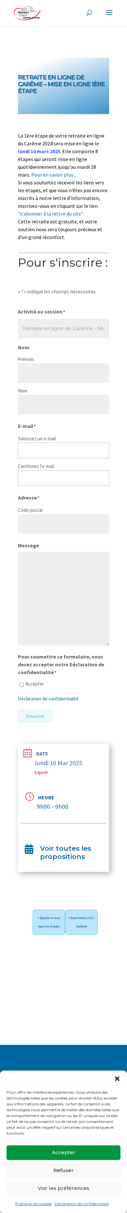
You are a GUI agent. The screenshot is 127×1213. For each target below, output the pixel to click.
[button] (117, 1078)
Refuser (63, 1170)
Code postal (30, 510)
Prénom (26, 359)
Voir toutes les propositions (65, 852)
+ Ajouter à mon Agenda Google (49, 922)
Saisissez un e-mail (37, 438)
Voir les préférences (63, 1188)
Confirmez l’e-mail (36, 466)
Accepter (64, 1152)
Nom (22, 391)
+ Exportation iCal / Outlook (81, 922)
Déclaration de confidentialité (82, 1203)
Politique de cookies (33, 1203)
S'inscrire (35, 716)
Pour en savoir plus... (53, 174)
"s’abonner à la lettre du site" (50, 213)
